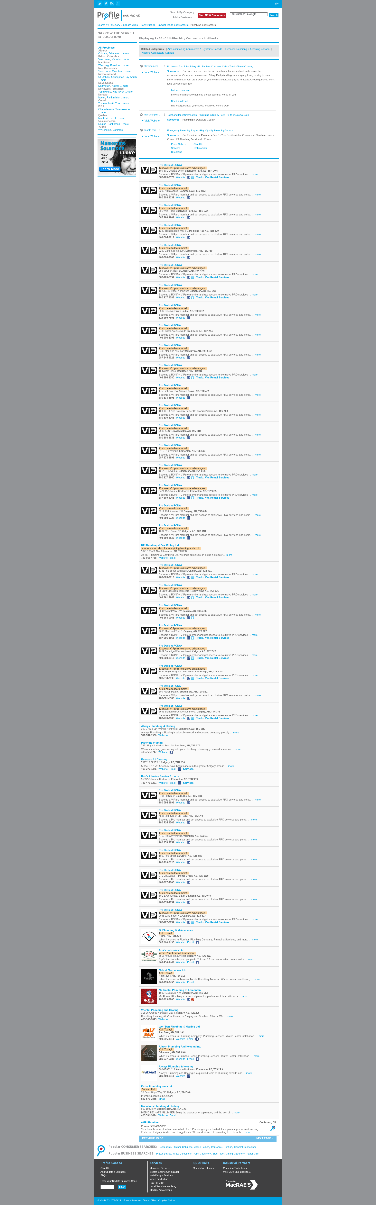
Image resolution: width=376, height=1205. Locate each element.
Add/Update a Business (113, 1172)
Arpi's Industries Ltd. (171, 950)
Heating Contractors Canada (158, 52)
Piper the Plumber (152, 742)
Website (180, 177)
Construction (130, 24)
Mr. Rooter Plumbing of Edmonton (180, 990)
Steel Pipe (218, 1153)
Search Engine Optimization (165, 1172)
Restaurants (165, 1147)
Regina (102, 123)
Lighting (228, 1147)
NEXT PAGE (263, 1138)
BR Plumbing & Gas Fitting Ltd (160, 545)
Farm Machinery (202, 1153)
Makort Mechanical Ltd (172, 970)
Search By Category (182, 12)
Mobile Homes (201, 1147)
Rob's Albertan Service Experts (160, 776)
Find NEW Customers (212, 15)
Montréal (103, 118)
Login (275, 3)
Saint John (104, 71)
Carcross (118, 129)
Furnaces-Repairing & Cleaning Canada (247, 49)
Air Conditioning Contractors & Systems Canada (194, 49)
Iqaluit (101, 97)
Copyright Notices (166, 1200)
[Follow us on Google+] (117, 3)
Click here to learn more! (174, 188)
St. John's (104, 77)
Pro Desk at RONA (170, 185)
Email (173, 557)
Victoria (116, 59)
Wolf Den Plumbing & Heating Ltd (179, 1026)
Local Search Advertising (163, 1186)
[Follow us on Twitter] (100, 3)
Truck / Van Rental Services (212, 177)
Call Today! (166, 933)
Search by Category (109, 24)
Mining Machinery (235, 1153)
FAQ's (103, 1175)
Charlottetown (106, 109)
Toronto (102, 103)
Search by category (203, 1168)
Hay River (118, 91)
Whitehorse (104, 129)
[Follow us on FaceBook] (106, 3)
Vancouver (104, 59)
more (255, 174)
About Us (105, 1168)
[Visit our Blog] (112, 3)
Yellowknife (104, 91)
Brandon (115, 65)
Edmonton (114, 53)
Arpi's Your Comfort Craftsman (177, 953)
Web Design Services (161, 1175)
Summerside (122, 109)
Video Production (159, 1179)
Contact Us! (149, 1089)
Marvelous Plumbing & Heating (160, 1106)
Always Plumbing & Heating (158, 726)
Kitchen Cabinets (183, 1147)
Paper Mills (252, 1153)
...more (125, 53)
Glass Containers (182, 1153)
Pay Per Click (157, 1183)
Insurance (216, 1147)
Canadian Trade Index (235, 1168)
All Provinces (106, 47)
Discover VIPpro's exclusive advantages (183, 168)
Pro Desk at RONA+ (170, 165)
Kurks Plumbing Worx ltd (156, 1086)
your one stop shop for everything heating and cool (171, 548)
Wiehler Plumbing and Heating (159, 1010)
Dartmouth (104, 85)
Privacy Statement (132, 1200)
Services (188, 768)
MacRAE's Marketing (161, 1190)
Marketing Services (160, 1168)
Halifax (115, 85)
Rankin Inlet (113, 97)
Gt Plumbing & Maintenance (176, 930)
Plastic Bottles (163, 1153)
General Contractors (245, 1147)
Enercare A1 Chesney (154, 759)
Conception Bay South (124, 77)
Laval (113, 118)
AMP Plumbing (150, 1122)
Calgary (102, 53)
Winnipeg (103, 65)
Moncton (117, 71)
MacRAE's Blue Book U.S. (237, 1172)
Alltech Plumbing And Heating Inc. (180, 1046)
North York (114, 103)
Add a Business (182, 17)
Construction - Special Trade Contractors (164, 24)
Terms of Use (149, 1200)
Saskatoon (114, 123)
